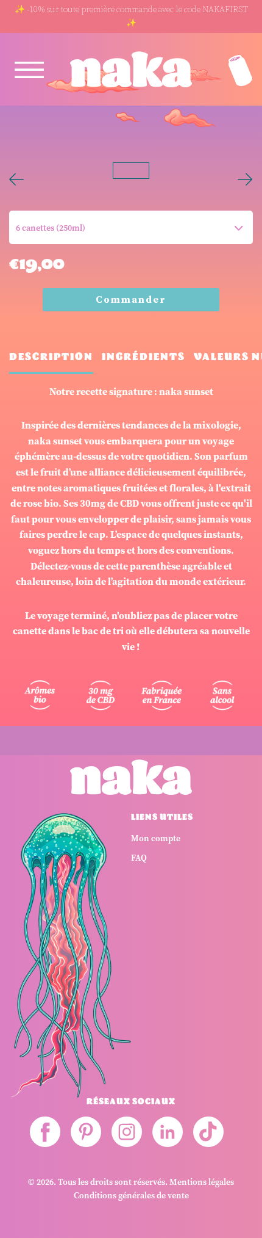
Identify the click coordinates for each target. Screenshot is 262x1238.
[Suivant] (245, 170)
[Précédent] (17, 170)
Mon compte (155, 838)
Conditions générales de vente (131, 1195)
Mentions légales (201, 1182)
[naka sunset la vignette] (210, 170)
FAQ (139, 858)
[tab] (51, 362)
